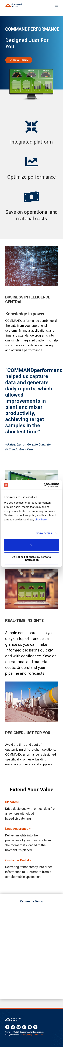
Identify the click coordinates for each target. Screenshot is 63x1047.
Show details (44, 532)
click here (41, 519)
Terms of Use (38, 1035)
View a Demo (19, 60)
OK (32, 545)
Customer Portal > (18, 860)
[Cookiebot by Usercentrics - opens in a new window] (44, 485)
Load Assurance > (18, 828)
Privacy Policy (26, 1035)
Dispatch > (12, 802)
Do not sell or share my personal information (31, 558)
